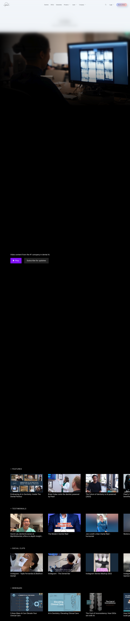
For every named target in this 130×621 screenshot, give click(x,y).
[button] (67, 5)
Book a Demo (121, 4)
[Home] (6, 5)
